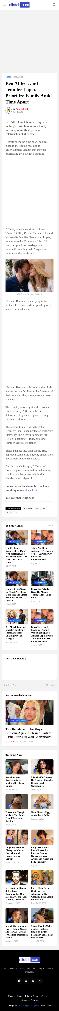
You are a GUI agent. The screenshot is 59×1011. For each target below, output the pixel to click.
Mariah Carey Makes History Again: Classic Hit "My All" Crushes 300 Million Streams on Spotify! (17, 932)
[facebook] (19, 981)
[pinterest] (33, 981)
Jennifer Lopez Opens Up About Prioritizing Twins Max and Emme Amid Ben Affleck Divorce (16, 595)
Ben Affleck (18, 77)
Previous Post (10, 685)
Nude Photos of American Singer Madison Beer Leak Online (15, 781)
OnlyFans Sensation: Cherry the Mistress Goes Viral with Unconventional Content (15, 853)
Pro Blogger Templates (29, 1005)
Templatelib (46, 1005)
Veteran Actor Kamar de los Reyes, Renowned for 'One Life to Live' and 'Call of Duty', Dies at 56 (16, 894)
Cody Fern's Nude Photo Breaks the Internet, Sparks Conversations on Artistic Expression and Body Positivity (42, 854)
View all (49, 525)
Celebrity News (40, 508)
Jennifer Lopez (11, 512)
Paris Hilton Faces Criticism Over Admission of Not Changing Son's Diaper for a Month (42, 894)
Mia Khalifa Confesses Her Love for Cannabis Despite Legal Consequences (42, 781)
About (19, 996)
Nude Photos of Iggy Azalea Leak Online (41, 813)
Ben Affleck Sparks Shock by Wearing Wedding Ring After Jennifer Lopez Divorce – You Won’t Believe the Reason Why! (42, 634)
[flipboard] (26, 981)
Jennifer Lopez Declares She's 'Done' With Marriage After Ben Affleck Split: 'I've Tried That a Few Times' (16, 555)
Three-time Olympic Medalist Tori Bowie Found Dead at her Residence (15, 816)
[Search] (55, 5)
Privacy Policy (31, 996)
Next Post (50, 685)
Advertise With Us (29, 1000)
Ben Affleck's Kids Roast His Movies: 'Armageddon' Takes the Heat (41, 593)
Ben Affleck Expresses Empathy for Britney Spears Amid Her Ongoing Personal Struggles (16, 633)
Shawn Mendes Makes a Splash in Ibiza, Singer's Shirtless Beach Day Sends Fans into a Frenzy (42, 932)
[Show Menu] (4, 5)
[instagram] (40, 981)
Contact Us (46, 996)
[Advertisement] (29, 39)
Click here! (31, 490)
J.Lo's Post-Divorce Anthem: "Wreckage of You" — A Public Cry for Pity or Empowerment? (42, 554)
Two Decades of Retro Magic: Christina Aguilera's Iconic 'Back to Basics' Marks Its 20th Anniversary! (29, 732)
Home (8, 77)
